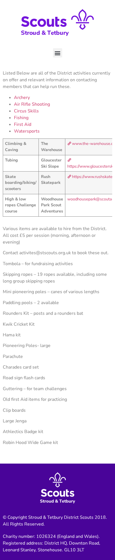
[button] (57, 52)
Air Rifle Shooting (32, 104)
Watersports (27, 131)
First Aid (22, 124)
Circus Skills (26, 111)
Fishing (21, 118)
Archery (22, 97)
